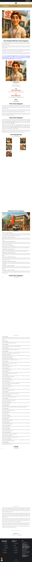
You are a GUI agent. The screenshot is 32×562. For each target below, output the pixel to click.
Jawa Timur (25, 547)
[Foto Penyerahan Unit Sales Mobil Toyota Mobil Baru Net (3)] (9, 147)
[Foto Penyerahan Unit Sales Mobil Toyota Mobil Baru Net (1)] (9, 141)
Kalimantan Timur (24, 551)
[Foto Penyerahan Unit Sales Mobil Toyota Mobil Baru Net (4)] (23, 147)
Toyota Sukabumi (5, 552)
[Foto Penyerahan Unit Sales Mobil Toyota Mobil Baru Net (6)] (23, 180)
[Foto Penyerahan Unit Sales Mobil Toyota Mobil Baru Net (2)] (23, 141)
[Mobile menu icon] (29, 3)
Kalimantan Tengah (24, 550)
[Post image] (3, 543)
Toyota (14, 530)
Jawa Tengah (26, 546)
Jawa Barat (25, 545)
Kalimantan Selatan (24, 549)
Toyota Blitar (14, 545)
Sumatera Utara (24, 554)
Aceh (23, 542)
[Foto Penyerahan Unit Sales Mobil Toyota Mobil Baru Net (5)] (9, 154)
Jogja (23, 548)
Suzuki (25, 555)
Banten (25, 542)
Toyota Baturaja (6, 545)
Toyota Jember (15, 552)
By (16, 530)
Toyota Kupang (16, 547)
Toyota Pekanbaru (6, 547)
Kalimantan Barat (26, 548)
